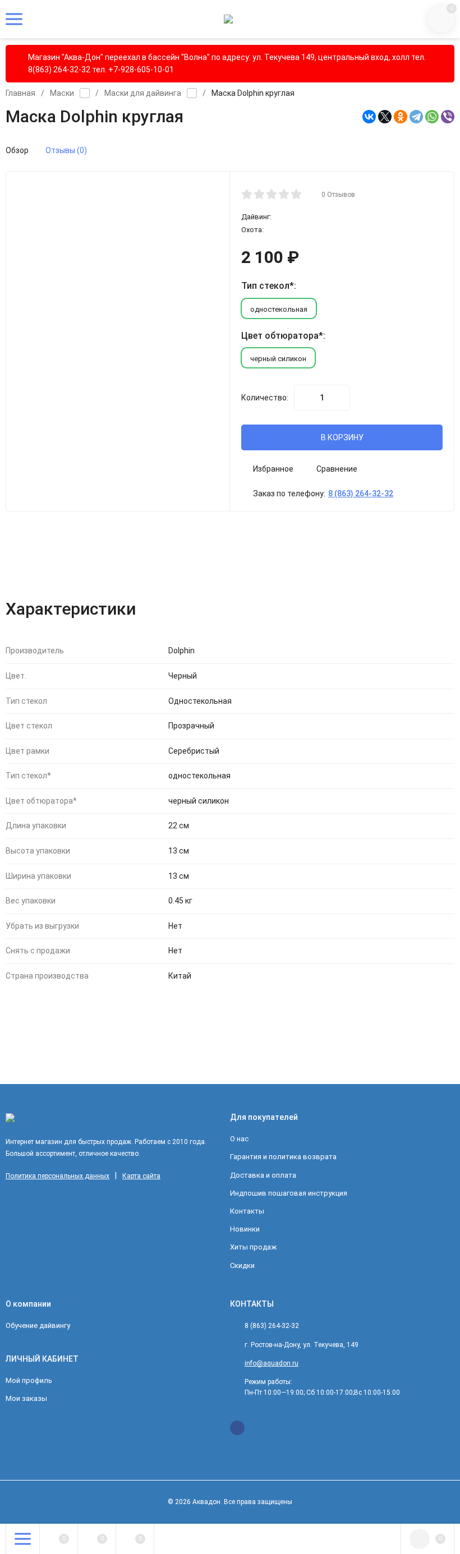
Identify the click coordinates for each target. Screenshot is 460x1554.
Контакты (247, 1211)
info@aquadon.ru (271, 1363)
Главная (20, 93)
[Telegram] (416, 116)
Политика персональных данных (57, 1176)
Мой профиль (29, 1380)
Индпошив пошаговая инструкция (288, 1193)
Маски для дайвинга (142, 93)
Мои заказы (26, 1398)
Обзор (17, 150)
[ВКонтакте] (369, 116)
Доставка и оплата (263, 1175)
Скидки (242, 1265)
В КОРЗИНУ (342, 437)
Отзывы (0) (66, 150)
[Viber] (447, 116)
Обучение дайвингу (38, 1325)
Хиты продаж (253, 1247)
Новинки (245, 1229)
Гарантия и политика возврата (283, 1156)
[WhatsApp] (432, 116)
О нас (239, 1139)
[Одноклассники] (400, 116)
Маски (62, 93)
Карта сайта (141, 1176)
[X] (385, 116)
